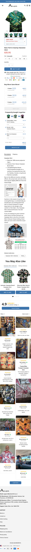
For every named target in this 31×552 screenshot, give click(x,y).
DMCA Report (16, 545)
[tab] (12, 296)
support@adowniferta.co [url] (10, 494)
